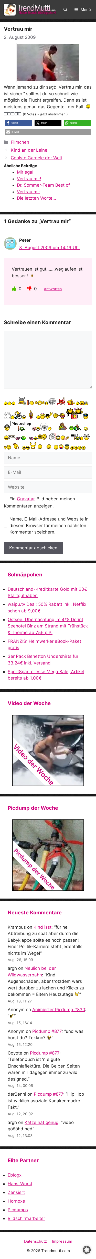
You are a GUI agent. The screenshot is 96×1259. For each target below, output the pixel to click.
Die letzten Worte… (36, 198)
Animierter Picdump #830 (58, 1009)
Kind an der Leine (29, 150)
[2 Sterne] (9, 113)
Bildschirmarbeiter (26, 1218)
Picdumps (18, 1209)
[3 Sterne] (13, 113)
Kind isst (42, 927)
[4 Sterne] (16, 113)
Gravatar (26, 498)
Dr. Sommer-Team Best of (43, 185)
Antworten (53, 289)
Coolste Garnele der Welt (36, 157)
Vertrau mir (28, 191)
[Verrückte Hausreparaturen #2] (48, 855)
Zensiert (16, 1192)
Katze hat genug (41, 1122)
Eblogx (15, 1175)
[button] (65, 9)
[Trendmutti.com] (31, 9)
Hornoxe (16, 1201)
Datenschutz (35, 1241)
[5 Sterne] (20, 113)
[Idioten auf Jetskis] (48, 750)
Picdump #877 (47, 1031)
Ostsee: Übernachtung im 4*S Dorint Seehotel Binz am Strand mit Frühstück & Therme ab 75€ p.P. (48, 626)
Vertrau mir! (29, 178)
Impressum (62, 1241)
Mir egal (25, 172)
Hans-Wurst (20, 1183)
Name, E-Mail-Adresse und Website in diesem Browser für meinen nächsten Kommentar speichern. (49, 525)
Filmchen (20, 142)
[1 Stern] (5, 113)
